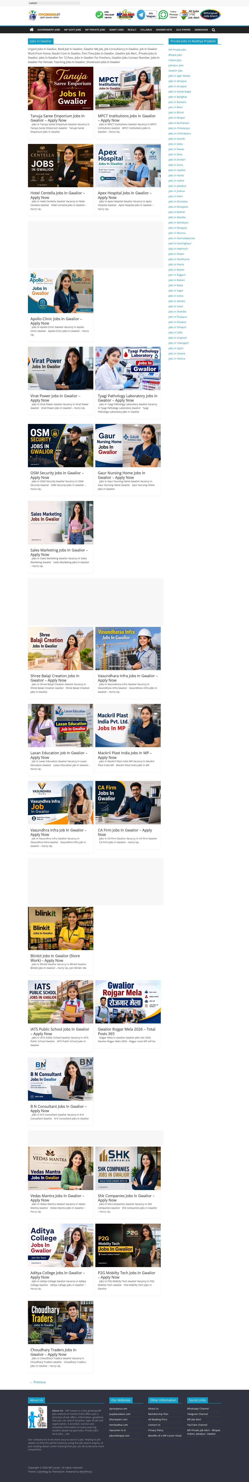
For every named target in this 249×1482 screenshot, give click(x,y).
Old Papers (183, 29)
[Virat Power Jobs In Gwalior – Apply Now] (60, 349)
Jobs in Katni (176, 196)
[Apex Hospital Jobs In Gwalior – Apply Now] (128, 146)
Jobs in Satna (176, 295)
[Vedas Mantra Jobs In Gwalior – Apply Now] (60, 1148)
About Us (153, 1408)
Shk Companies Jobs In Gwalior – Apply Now (126, 1198)
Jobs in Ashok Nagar (180, 91)
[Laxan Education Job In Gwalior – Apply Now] (60, 706)
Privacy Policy (155, 1430)
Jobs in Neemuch (178, 248)
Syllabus (146, 29)
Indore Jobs (175, 60)
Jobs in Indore (176, 180)
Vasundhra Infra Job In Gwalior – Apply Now (58, 832)
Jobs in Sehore (177, 301)
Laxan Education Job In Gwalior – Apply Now (58, 755)
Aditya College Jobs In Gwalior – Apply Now (57, 1275)
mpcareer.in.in (117, 1430)
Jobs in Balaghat (178, 96)
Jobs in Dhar (175, 154)
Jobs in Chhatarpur (179, 128)
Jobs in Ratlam (177, 280)
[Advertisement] (95, 244)
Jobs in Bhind (176, 112)
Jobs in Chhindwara (180, 133)
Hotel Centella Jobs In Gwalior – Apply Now (57, 195)
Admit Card (116, 29)
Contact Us (154, 1424)
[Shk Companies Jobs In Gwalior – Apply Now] (128, 1148)
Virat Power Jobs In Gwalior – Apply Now (55, 398)
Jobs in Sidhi (176, 332)
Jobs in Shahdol (177, 311)
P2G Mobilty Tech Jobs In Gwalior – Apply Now (126, 1275)
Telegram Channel (197, 1414)
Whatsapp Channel (198, 1408)
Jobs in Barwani (177, 102)
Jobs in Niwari (176, 253)
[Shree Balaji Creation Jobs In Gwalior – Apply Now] (60, 629)
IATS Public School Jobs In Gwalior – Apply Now (59, 1031)
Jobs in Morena (177, 233)
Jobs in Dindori (177, 159)
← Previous (38, 1382)
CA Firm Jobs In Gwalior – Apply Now (125, 832)
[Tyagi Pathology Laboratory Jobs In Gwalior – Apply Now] (128, 349)
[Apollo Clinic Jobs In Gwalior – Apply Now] (60, 272)
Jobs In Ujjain (176, 348)
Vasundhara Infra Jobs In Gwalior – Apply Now (128, 678)
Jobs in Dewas (176, 149)
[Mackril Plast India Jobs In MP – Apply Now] (128, 706)
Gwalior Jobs (176, 70)
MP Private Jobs (95, 29)
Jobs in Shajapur (178, 316)
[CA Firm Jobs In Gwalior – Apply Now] (128, 783)
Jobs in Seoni (176, 306)
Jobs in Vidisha (177, 358)
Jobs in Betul (176, 107)
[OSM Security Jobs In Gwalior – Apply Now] (60, 426)
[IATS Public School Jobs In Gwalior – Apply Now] (60, 982)
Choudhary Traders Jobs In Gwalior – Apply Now (53, 1352)
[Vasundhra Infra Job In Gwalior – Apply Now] (60, 783)
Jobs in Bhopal (177, 117)
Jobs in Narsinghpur (180, 243)
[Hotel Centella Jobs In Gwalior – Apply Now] (60, 146)
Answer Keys (164, 29)
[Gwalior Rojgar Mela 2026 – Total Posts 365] (128, 982)
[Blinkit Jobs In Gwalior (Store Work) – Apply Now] (60, 909)
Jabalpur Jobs (176, 65)
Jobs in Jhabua (177, 191)
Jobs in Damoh (177, 138)
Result (132, 29)
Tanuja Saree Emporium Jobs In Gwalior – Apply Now (57, 118)
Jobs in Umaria (177, 353)
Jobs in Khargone (178, 206)
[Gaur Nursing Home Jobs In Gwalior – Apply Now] (128, 426)
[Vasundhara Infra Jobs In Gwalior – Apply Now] (128, 629)
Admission (201, 29)
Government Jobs (48, 29)
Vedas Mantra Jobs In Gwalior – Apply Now (57, 1198)
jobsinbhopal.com (119, 1435)
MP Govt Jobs (72, 29)
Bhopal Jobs (175, 54)
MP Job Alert (194, 1419)
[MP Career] (31, 29)
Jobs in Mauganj (178, 227)
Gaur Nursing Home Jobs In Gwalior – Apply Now (121, 475)
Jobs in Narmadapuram (182, 238)
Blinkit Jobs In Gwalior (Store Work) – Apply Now (55, 958)
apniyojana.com (118, 1408)
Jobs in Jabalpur (177, 185)
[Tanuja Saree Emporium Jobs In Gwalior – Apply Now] (60, 69)
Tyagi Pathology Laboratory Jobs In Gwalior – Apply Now (128, 398)
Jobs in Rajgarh (177, 274)
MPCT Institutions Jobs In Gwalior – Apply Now (127, 118)
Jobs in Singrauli (178, 337)
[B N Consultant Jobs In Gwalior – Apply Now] (60, 1059)
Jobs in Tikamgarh (179, 343)
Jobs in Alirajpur (178, 81)
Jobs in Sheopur (177, 322)
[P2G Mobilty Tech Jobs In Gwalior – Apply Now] (128, 1226)
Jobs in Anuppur (178, 86)
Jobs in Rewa (176, 285)
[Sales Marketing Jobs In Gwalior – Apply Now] (60, 503)
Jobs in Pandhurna (179, 259)
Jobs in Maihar (177, 212)
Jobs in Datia (176, 143)
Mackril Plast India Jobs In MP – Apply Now (125, 755)
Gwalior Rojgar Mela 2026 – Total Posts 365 (126, 1031)
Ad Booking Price (157, 1419)
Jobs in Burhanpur (179, 123)
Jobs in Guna (176, 164)
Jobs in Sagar (176, 290)
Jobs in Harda (176, 175)
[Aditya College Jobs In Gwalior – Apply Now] (60, 1226)
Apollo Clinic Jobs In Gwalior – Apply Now (56, 321)
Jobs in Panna (176, 264)
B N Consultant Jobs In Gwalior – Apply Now (58, 1108)
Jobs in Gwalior (177, 170)
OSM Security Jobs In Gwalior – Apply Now (57, 475)
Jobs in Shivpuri (177, 327)
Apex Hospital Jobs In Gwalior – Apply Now (125, 195)
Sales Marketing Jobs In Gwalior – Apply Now (59, 552)
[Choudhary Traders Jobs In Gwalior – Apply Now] (60, 1303)
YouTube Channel (197, 1424)
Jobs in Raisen (176, 269)
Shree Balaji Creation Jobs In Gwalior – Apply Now (54, 678)
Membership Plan (158, 1414)
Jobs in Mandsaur (179, 222)
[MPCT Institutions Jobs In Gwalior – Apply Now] (128, 69)
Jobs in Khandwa (178, 201)
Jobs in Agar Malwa (179, 75)
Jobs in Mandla (177, 217)
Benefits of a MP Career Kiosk (164, 1435)
